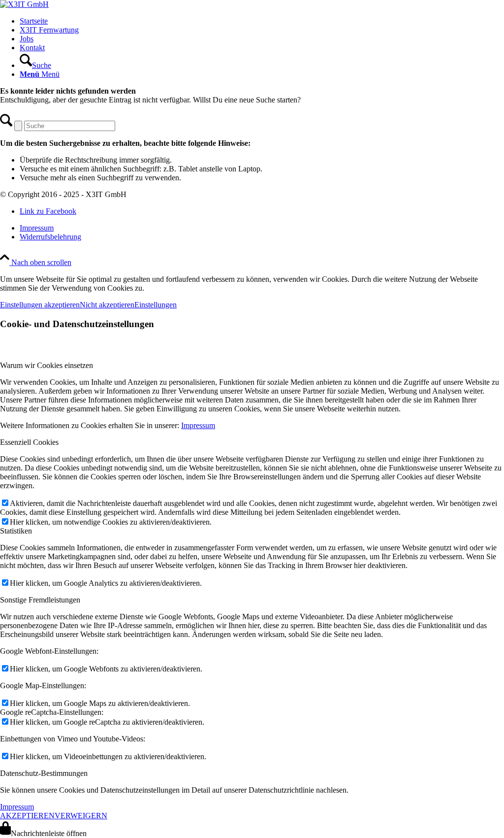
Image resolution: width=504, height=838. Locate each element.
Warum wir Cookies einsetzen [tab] (46, 365)
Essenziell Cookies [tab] (29, 442)
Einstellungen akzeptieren (40, 305)
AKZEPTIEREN (27, 815)
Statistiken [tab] (16, 531)
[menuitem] (262, 21)
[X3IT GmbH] (24, 4)
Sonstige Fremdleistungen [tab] (40, 600)
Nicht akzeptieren (107, 305)
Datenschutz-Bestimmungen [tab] (44, 773)
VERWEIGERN (81, 815)
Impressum (198, 425)
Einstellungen (155, 305)
